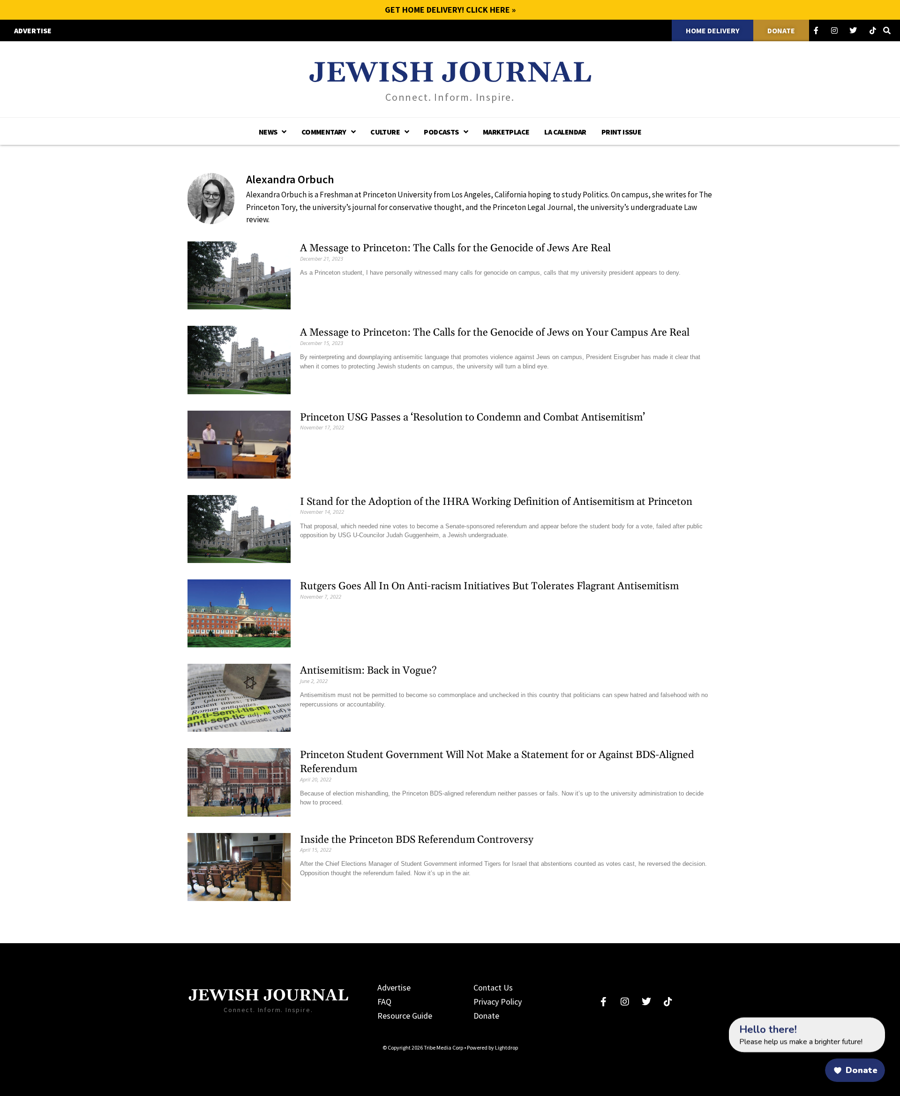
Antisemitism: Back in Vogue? (368, 670)
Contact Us (493, 987)
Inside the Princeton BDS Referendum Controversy (416, 840)
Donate (486, 1015)
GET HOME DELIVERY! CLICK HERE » (450, 9)
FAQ (384, 1001)
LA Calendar (565, 131)
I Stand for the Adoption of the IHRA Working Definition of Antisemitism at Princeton (496, 502)
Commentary (323, 131)
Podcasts (441, 131)
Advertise (394, 987)
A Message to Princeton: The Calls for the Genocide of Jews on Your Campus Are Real (495, 332)
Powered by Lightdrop (492, 1047)
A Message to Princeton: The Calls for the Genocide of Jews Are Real (455, 248)
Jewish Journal (450, 73)
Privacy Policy (497, 1001)
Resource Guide (404, 1015)
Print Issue (621, 131)
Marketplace (506, 131)
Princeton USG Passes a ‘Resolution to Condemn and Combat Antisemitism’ (472, 417)
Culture (385, 131)
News (268, 131)
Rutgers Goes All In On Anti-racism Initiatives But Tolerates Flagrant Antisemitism (489, 586)
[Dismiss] (720, 1022)
